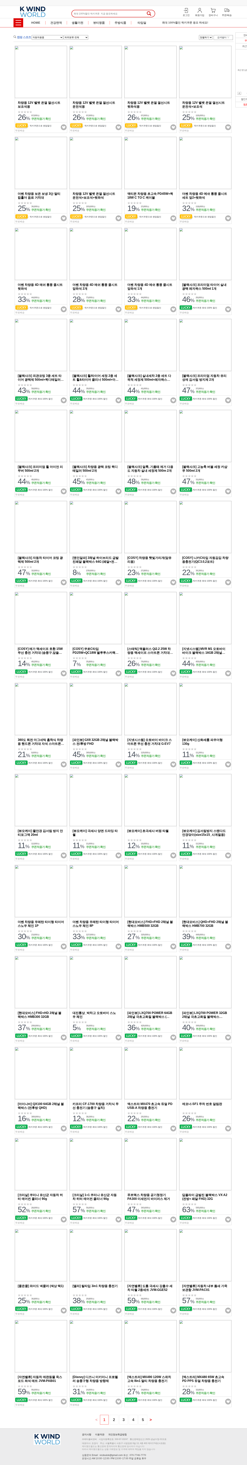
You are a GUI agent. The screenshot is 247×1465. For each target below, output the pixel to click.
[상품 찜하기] (60, 127)
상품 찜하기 (64, 127)
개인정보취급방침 (117, 1434)
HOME (35, 22)
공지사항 (86, 1434)
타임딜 (142, 22)
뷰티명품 (99, 22)
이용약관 (99, 1434)
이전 (239, 93)
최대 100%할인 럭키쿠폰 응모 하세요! (185, 19)
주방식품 (120, 22)
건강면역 (56, 22)
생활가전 (77, 22)
